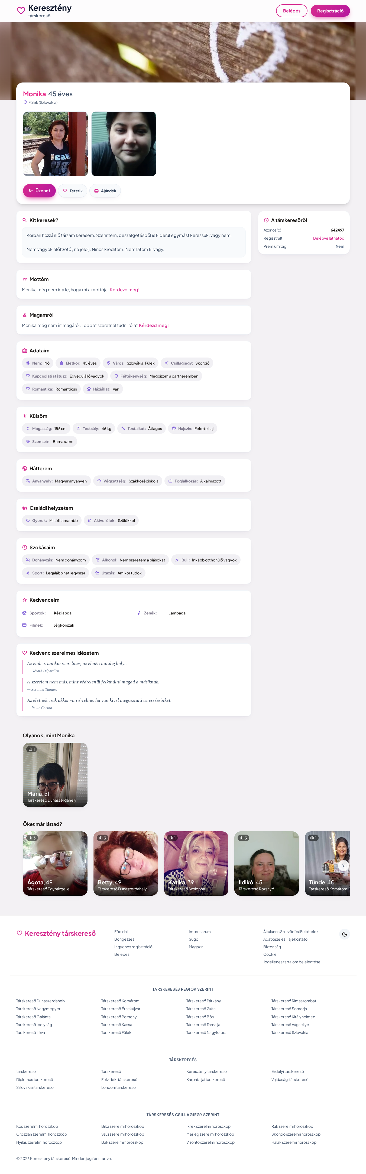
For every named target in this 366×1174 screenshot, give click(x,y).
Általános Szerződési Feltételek (291, 931)
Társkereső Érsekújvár (120, 1008)
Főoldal (121, 931)
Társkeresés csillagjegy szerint (183, 1114)
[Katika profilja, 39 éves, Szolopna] (196, 863)
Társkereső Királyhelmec (293, 1016)
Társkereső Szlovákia (289, 1032)
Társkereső (111, 1071)
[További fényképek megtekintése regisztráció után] (55, 143)
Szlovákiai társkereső (35, 1087)
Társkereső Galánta (33, 1016)
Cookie (270, 954)
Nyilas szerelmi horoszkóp (39, 1142)
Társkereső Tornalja (203, 1024)
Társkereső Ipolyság (34, 1024)
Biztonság (272, 946)
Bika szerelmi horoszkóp (122, 1126)
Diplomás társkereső (34, 1079)
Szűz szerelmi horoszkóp (122, 1134)
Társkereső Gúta (201, 1008)
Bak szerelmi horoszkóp (122, 1142)
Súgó (193, 939)
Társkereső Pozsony (119, 1016)
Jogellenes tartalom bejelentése (291, 961)
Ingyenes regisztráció (133, 946)
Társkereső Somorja (289, 1008)
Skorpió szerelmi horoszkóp (295, 1134)
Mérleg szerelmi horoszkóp (210, 1134)
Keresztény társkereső (206, 1071)
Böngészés (124, 939)
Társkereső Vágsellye (290, 1024)
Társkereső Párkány (203, 1000)
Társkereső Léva (30, 1032)
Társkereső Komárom (120, 1000)
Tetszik (73, 191)
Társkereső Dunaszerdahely (40, 1000)
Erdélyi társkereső (287, 1071)
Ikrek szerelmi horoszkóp (208, 1126)
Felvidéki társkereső (119, 1079)
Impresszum (200, 931)
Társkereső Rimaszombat (293, 1000)
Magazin (196, 946)
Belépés (291, 11)
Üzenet (39, 191)
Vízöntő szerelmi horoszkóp (210, 1142)
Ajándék (105, 191)
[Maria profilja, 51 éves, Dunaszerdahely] (55, 775)
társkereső (26, 1071)
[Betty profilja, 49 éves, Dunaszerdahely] (125, 863)
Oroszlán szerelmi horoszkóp (41, 1134)
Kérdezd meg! (125, 289)
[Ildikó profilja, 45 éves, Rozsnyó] (266, 863)
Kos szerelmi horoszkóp (37, 1126)
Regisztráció (330, 11)
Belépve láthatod (328, 238)
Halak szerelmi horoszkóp (293, 1142)
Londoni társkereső (118, 1087)
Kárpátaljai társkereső (205, 1079)
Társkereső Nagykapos (206, 1032)
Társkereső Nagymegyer (38, 1008)
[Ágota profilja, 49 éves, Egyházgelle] (55, 863)
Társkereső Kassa (116, 1024)
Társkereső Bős (200, 1016)
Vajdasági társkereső (290, 1079)
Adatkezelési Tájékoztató (285, 939)
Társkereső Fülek (116, 1032)
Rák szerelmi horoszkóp (292, 1126)
